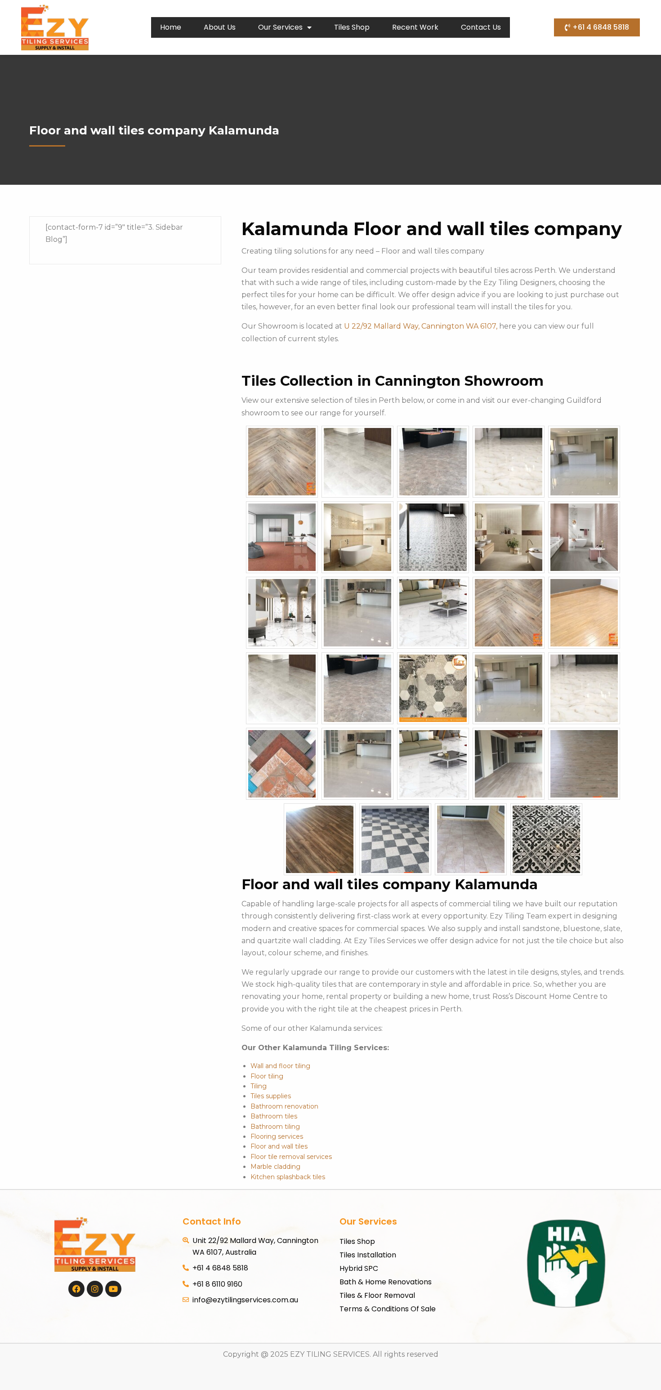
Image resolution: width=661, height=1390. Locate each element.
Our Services (280, 27)
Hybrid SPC (358, 1268)
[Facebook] (76, 1289)
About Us (220, 27)
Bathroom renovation (284, 1106)
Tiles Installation (367, 1255)
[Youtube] (113, 1289)
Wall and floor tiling (280, 1066)
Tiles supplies (270, 1096)
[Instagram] (95, 1289)
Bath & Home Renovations (385, 1282)
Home (170, 27)
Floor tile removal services (291, 1157)
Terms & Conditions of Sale (387, 1309)
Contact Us (481, 27)
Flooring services (276, 1136)
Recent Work (415, 27)
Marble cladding (275, 1167)
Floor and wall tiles (279, 1146)
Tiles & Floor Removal (377, 1295)
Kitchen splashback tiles (287, 1177)
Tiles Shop (352, 27)
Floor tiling (266, 1076)
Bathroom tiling (275, 1127)
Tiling (258, 1086)
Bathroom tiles (273, 1116)
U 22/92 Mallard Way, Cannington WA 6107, (421, 326)
